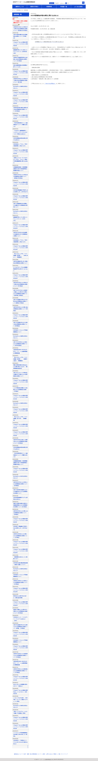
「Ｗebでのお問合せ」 (50, 83)
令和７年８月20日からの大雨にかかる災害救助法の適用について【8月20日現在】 (20, 343)
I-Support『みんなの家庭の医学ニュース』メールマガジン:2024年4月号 (20, 727)
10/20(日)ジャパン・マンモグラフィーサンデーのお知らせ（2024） (20, 619)
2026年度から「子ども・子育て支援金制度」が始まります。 (20, 145)
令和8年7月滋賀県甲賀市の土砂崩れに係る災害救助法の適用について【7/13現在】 (20, 59)
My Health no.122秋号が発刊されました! (20, 569)
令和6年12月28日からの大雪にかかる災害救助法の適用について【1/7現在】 (20, 535)
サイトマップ (64, 754)
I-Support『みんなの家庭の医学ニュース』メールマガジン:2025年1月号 (20, 543)
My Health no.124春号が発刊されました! (20, 404)
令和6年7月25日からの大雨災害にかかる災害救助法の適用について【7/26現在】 (20, 655)
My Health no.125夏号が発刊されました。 (20, 337)
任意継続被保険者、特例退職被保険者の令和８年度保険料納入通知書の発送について (20, 169)
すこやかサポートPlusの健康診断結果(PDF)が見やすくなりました (20, 269)
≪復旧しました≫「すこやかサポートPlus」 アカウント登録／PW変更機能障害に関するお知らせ (20, 160)
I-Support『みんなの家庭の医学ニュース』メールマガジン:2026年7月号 (20, 73)
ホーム (13, 10)
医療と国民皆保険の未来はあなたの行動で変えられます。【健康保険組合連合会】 (20, 366)
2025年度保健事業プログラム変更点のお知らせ (20, 498)
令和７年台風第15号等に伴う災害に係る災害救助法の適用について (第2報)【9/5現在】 (20, 301)
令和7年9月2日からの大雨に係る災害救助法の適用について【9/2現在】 (20, 309)
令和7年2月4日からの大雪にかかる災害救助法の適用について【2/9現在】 (20, 512)
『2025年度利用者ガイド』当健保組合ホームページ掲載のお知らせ (20, 455)
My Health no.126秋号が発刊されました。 (20, 212)
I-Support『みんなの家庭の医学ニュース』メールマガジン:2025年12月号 (20, 226)
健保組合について (18, 754)
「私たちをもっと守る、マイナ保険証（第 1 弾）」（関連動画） (20, 418)
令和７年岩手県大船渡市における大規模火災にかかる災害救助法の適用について (20, 491)
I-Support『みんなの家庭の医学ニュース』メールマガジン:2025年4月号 (20, 433)
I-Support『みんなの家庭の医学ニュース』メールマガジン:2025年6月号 (20, 411)
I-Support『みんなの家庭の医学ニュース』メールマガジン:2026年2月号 (20, 184)
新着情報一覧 (20, 10)
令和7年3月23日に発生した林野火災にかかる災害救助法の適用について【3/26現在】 (20, 441)
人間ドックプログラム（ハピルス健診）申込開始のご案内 (20, 712)
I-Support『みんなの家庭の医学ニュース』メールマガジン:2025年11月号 (20, 247)
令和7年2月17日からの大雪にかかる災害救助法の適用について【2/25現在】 (20, 484)
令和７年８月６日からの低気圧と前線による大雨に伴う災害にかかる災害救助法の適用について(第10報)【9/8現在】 (20, 293)
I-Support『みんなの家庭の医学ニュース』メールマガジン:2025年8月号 (20, 382)
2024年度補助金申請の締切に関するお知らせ (20, 448)
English (56, 3)
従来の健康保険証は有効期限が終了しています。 (20, 66)
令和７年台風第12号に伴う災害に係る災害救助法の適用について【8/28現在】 (20, 324)
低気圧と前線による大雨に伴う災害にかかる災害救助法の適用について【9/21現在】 (20, 611)
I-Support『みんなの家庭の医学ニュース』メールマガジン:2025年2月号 (20, 520)
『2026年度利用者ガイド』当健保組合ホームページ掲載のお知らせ (20, 124)
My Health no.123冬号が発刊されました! (20, 477)
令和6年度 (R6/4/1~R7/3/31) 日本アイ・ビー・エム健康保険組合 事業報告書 (20, 351)
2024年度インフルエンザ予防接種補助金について (20, 575)
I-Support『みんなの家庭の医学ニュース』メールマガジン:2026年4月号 (20, 117)
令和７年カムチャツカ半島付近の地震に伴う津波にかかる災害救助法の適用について (20, 374)
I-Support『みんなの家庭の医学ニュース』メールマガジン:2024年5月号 (20, 719)
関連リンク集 (57, 754)
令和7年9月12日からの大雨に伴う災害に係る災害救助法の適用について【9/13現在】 (20, 284)
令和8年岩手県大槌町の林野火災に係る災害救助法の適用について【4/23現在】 (20, 109)
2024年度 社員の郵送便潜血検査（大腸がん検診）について (20, 563)
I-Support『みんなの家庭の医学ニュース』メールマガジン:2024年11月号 (20, 590)
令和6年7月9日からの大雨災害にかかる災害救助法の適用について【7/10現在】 (20, 670)
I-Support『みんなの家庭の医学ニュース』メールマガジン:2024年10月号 (20, 603)
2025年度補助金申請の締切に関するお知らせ (20, 139)
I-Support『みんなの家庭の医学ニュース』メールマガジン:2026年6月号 (20, 94)
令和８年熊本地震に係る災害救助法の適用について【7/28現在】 (20, 36)
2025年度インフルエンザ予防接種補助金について (20, 331)
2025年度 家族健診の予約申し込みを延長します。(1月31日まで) (20, 190)
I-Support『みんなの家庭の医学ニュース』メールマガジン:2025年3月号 (20, 470)
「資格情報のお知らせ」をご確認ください (20, 557)
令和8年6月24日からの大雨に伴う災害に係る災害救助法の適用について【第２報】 (20, 80)
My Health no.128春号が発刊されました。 (20, 87)
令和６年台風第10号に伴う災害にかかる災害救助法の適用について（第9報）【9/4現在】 (20, 626)
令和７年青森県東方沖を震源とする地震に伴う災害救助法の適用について (20, 205)
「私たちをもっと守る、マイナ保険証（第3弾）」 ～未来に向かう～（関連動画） (20, 255)
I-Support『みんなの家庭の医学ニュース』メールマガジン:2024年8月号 (20, 648)
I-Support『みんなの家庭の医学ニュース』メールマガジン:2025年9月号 (20, 316)
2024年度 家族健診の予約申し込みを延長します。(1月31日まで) (20, 528)
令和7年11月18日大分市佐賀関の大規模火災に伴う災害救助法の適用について (20, 234)
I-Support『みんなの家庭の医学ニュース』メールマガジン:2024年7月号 (20, 678)
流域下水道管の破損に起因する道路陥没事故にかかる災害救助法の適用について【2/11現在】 (20, 505)
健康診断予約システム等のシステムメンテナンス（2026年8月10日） (20, 51)
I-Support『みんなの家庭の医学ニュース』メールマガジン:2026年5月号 (20, 101)
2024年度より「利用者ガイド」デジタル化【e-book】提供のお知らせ (20, 742)
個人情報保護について (35, 754)
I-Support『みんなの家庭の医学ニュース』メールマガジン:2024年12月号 (20, 551)
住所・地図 (26, 754)
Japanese (52, 3)
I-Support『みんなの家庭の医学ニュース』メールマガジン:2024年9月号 (20, 634)
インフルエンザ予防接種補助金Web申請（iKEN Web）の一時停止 (20, 734)
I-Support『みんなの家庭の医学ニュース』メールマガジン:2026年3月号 (20, 152)
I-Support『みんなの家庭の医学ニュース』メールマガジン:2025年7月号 (20, 397)
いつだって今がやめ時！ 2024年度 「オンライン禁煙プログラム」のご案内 (20, 699)
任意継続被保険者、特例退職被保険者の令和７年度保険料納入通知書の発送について (20, 462)
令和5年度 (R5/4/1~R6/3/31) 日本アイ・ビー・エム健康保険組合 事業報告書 (20, 663)
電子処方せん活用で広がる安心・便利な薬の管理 (19, 596)
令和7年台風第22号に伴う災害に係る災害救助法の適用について (20, 262)
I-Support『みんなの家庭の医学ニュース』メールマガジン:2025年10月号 (20, 276)
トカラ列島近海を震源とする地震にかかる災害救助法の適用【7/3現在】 (20, 389)
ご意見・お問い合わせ (47, 754)
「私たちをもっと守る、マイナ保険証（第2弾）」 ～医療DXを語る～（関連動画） (20, 359)
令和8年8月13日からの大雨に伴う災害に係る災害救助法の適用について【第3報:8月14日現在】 (20, 28)
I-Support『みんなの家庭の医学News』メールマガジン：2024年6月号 (20, 692)
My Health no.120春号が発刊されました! (20, 706)
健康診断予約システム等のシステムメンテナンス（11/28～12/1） (20, 219)
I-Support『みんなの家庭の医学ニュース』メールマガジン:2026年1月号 (20, 197)
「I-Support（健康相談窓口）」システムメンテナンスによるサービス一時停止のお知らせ (20, 132)
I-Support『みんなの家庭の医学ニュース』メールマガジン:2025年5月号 (20, 426)
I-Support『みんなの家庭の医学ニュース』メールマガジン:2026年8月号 (20, 44)
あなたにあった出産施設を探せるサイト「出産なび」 (20, 685)
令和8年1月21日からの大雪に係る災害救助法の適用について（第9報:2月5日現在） (20, 176)
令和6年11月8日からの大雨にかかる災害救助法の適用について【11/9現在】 (20, 582)
